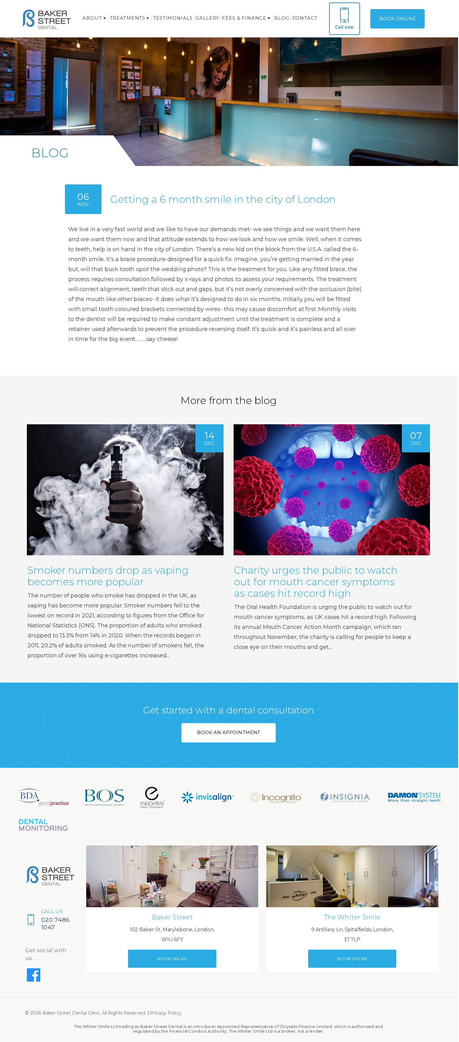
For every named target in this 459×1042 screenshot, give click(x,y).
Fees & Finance (244, 18)
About (92, 18)
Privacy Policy (166, 1013)
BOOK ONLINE (397, 19)
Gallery (207, 18)
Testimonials (173, 18)
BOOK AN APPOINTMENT (228, 732)
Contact (305, 18)
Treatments (128, 18)
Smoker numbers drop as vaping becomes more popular (108, 576)
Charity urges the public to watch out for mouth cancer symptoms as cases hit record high (315, 581)
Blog (281, 18)
